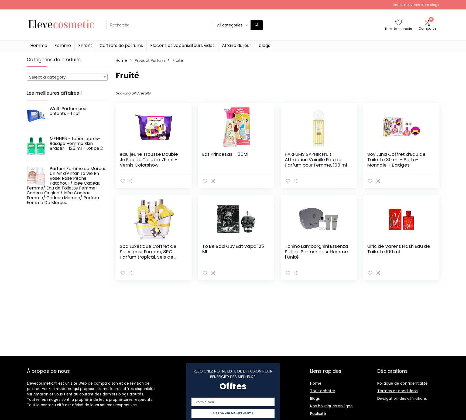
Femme (62, 45)
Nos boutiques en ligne (331, 406)
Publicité (318, 413)
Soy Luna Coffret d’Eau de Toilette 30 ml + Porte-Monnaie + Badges (396, 159)
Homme (38, 45)
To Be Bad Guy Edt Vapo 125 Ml (233, 249)
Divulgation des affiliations (402, 398)
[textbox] (67, 77)
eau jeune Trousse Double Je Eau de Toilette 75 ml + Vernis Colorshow (149, 159)
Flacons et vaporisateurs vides (182, 45)
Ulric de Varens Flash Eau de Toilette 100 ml (398, 249)
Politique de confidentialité (402, 383)
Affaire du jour (236, 45)
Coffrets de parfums (121, 45)
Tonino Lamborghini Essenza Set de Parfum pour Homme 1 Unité (316, 251)
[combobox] (67, 77)
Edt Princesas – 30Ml (225, 154)
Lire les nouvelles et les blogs (416, 4)
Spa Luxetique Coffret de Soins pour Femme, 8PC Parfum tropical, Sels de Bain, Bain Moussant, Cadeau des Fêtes (148, 257)
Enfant (85, 45)
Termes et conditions (397, 391)
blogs (264, 45)
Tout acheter (322, 391)
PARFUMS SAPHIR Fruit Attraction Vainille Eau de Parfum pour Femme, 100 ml (316, 159)
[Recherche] (257, 25)
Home (121, 60)
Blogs (315, 398)
